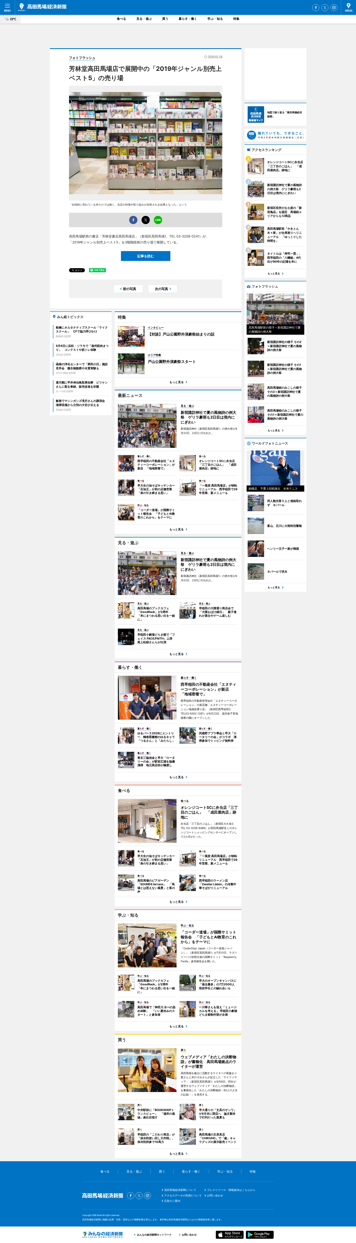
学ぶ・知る (215, 19)
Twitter (324, 7)
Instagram (333, 7)
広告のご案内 (172, 1200)
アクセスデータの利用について (183, 1195)
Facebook (315, 7)
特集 (236, 19)
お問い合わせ (215, 1195)
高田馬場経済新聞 (42, 7)
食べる (121, 19)
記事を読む (145, 256)
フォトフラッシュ (82, 58)
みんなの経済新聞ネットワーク (102, 1235)
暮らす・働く (188, 19)
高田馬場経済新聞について (180, 1190)
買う (165, 19)
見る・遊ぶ (144, 19)
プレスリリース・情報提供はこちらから (231, 1190)
